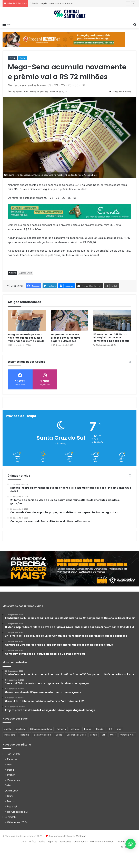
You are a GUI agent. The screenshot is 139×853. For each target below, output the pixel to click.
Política (11, 774)
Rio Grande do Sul (17, 811)
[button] (130, 844)
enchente (75, 729)
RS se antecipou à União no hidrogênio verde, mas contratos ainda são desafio (111, 337)
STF (103, 734)
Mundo (11, 801)
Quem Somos (81, 841)
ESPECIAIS (10, 817)
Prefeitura (24, 734)
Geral (22, 58)
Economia (61, 729)
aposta (7, 729)
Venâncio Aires (127, 734)
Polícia (10, 769)
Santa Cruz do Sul (42, 734)
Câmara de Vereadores (41, 729)
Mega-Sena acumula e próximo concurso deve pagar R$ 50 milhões (65, 338)
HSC (110, 729)
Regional (12, 806)
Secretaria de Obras (76, 734)
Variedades (13, 780)
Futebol (87, 729)
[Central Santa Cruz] (69, 13)
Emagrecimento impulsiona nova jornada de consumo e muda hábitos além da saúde (26, 338)
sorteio (93, 734)
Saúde (59, 734)
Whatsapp (81, 836)
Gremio (99, 729)
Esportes (12, 759)
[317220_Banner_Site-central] (69, 568)
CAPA (8, 785)
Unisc (113, 734)
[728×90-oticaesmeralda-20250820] (69, 211)
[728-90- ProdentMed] (64, 39)
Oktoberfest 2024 (17, 822)
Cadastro (120, 841)
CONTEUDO (11, 790)
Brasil (12, 58)
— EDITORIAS (12, 753)
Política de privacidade (102, 841)
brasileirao (20, 729)
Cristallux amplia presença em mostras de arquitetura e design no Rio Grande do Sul (74, 3)
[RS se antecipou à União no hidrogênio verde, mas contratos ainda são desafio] (112, 320)
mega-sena (9, 734)
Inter (119, 729)
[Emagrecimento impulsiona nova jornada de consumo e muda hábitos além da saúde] (27, 320)
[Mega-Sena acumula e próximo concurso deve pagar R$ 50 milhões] (69, 320)
